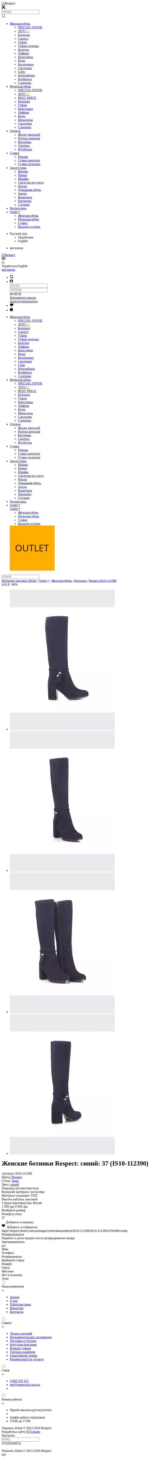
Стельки (24, 204)
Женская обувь (20, 23)
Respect (17, 1177)
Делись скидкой (21, 1333)
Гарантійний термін (23, 1355)
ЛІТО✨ (24, 31)
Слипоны (24, 83)
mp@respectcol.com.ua (25, 1384)
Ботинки (24, 35)
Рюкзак (23, 156)
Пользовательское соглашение (31, 1337)
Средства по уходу (31, 182)
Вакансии (16, 1308)
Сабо (21, 71)
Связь (6, 1370)
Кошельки (25, 197)
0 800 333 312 (19, 1381)
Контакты (16, 1312)
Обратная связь (20, 1304)
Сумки (14, 153)
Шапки (23, 171)
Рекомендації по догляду (27, 1359)
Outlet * (15, 212)
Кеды (21, 60)
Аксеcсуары (18, 167)
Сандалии (25, 68)
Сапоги (23, 38)
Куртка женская (29, 138)
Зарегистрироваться (23, 301)
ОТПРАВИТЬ (11, 1443)
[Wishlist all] (11, 305)
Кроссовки (25, 57)
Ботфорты (25, 79)
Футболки (25, 149)
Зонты (22, 193)
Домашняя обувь (29, 190)
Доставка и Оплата (23, 1341)
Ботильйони (26, 75)
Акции (14, 1297)
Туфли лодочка (28, 46)
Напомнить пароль (23, 297)
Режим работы (12, 1399)
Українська (25, 237)
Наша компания (13, 1286)
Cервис (7, 1323)
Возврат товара (20, 1348)
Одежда (15, 131)
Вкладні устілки (29, 226)
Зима (15, 1181)
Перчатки (24, 201)
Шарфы (23, 179)
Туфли (22, 42)
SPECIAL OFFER (30, 27)
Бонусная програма (23, 1344)
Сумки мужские (29, 164)
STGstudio (33, 1431)
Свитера (24, 145)
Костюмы (24, 142)
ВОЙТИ (15, 294)
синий (14, 1184)
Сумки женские (29, 160)
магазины (8, 269)
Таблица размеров (22, 1352)
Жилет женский (29, 134)
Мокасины (25, 120)
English (23, 241)
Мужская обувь (20, 86)
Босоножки (26, 64)
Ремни (22, 175)
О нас (14, 1300)
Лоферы (23, 53)
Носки (22, 186)
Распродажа (18, 208)
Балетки (23, 49)
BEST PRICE (27, 97)
